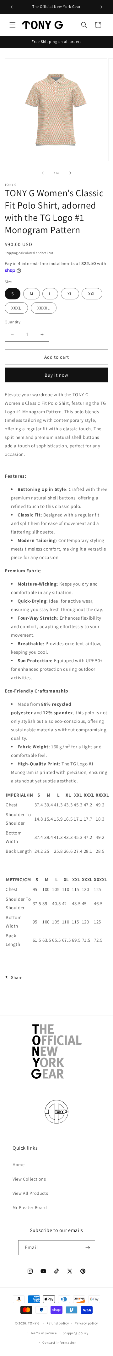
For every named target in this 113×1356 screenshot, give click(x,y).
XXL (92, 294)
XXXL (16, 308)
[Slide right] (70, 173)
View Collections (29, 1179)
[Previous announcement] (12, 7)
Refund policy (57, 1323)
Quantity (12, 322)
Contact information (59, 1342)
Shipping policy (76, 1333)
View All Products (30, 1193)
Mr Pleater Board (30, 1207)
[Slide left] (43, 173)
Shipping (11, 253)
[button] (12, 25)
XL (70, 294)
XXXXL (43, 308)
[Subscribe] (88, 1247)
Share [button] (17, 977)
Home (18, 1164)
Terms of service (43, 1333)
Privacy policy (86, 1323)
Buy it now (56, 375)
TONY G (34, 1323)
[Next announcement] (101, 7)
